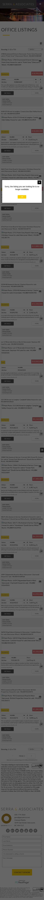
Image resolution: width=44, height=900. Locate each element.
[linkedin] (22, 831)
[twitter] (17, 831)
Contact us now (22, 872)
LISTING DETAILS (7, 93)
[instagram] (31, 831)
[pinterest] (36, 831)
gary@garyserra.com (22, 817)
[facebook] (8, 831)
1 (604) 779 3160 (7, 103)
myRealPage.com (22, 882)
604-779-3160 (19, 815)
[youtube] (26, 831)
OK (22, 197)
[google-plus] (13, 831)
